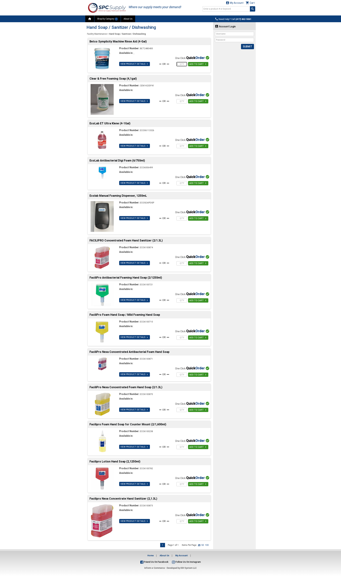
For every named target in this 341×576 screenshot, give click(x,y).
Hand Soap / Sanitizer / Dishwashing (127, 34)
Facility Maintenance (97, 34)
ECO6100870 (146, 394)
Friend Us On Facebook (155, 562)
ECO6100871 (146, 359)
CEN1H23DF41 (147, 85)
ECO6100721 (146, 284)
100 (207, 545)
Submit (247, 46)
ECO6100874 (146, 247)
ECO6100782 (146, 468)
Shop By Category (106, 19)
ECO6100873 (146, 505)
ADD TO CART (198, 64)
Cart (250, 2)
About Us (128, 19)
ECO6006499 (146, 167)
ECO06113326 (147, 130)
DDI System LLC (189, 568)
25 (199, 545)
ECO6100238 (146, 431)
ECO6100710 (146, 322)
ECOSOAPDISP (147, 202)
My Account (234, 2)
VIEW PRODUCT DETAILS (134, 64)
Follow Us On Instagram (188, 562)
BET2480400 (146, 48)
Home (150, 555)
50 (202, 545)
